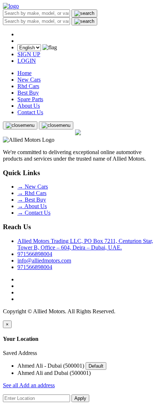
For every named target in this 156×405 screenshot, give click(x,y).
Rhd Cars (28, 86)
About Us (28, 106)
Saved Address (20, 353)
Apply (80, 398)
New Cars (29, 80)
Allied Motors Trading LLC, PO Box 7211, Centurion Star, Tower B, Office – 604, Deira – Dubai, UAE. (85, 244)
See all (11, 385)
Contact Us (30, 112)
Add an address (37, 385)
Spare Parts (30, 99)
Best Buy (28, 93)
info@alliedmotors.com (44, 260)
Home (24, 73)
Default (96, 366)
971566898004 (34, 254)
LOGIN (26, 61)
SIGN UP (28, 54)
